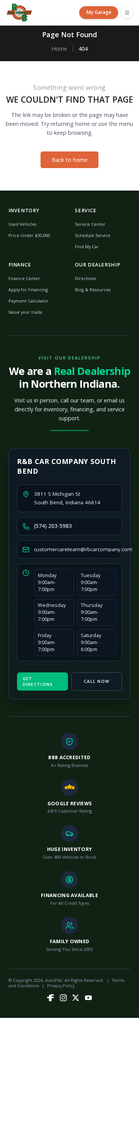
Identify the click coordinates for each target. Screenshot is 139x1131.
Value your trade (25, 312)
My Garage (98, 12)
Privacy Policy (61, 985)
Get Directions (38, 681)
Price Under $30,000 (29, 235)
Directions (85, 278)
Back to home (70, 159)
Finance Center (24, 278)
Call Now (96, 681)
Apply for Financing (28, 289)
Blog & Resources (92, 289)
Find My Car (87, 246)
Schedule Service (92, 235)
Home (59, 48)
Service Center (90, 224)
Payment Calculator (28, 301)
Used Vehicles (22, 224)
